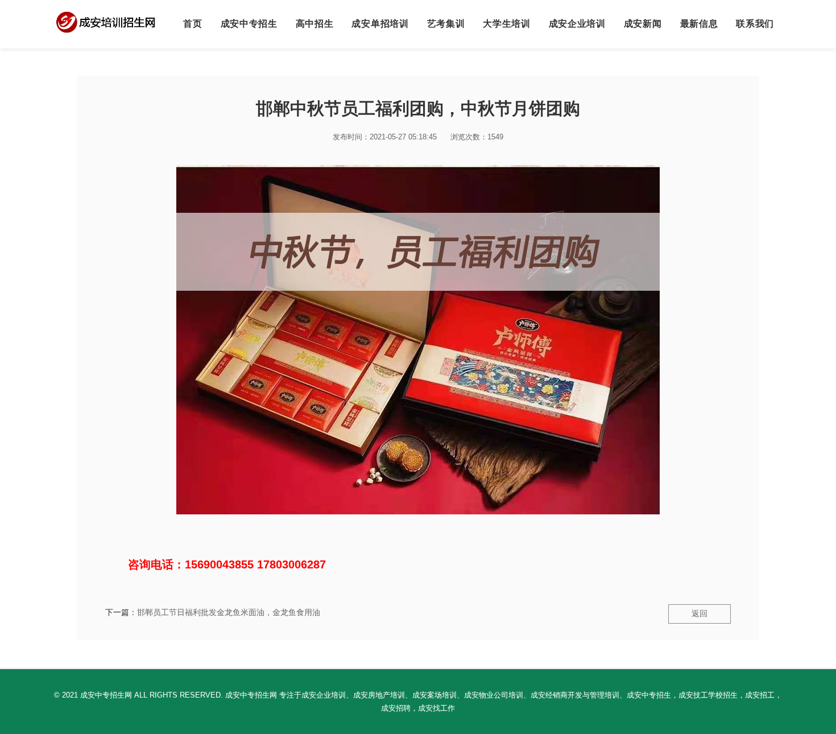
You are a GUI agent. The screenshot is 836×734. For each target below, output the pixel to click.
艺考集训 (446, 23)
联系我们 (755, 23)
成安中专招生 (249, 23)
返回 (699, 613)
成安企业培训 (577, 23)
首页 (192, 23)
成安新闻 (643, 23)
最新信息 (699, 23)
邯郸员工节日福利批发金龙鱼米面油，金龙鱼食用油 (228, 612)
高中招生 (315, 23)
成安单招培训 (379, 23)
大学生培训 (506, 23)
